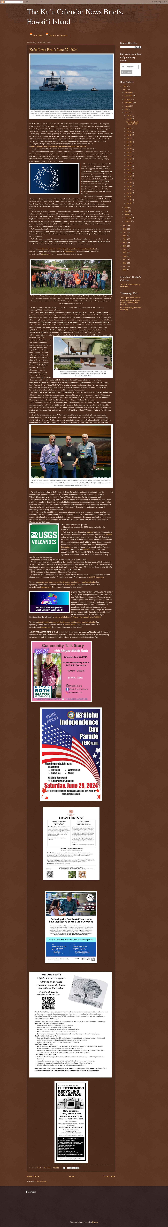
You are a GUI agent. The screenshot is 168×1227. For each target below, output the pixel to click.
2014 (125, 256)
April (126, 211)
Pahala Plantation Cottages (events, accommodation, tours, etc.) (130, 303)
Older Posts (109, 1176)
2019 (125, 239)
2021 (125, 232)
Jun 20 (129, 149)
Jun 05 (129, 193)
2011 (125, 266)
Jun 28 (129, 116)
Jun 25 (129, 132)
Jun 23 (129, 138)
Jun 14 (129, 169)
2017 (125, 246)
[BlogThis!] (71, 1168)
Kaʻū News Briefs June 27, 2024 (53, 49)
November (128, 96)
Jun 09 (129, 183)
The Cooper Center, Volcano (130, 298)
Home (72, 1176)
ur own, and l (55, 249)
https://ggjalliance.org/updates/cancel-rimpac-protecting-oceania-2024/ (58, 146)
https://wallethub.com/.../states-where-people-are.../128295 (78, 617)
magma (90, 532)
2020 (125, 236)
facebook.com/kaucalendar (84, 249)
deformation (65, 547)
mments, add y (43, 249)
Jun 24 (129, 135)
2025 (125, 86)
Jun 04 (129, 196)
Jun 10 (129, 179)
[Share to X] (73, 1168)
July (126, 109)
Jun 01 (129, 203)
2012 (125, 263)
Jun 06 (129, 190)
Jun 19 (129, 152)
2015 (125, 253)
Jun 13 (129, 173)
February (128, 218)
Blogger (95, 1222)
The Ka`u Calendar (57, 35)
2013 (125, 260)
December (128, 92)
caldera (109, 535)
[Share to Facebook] (75, 1168)
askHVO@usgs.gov (96, 577)
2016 (125, 249)
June (127, 113)
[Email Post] (64, 1168)
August (127, 106)
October (128, 99)
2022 (125, 229)
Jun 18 (129, 155)
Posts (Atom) (41, 1181)
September (129, 103)
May (126, 208)
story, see (70, 249)
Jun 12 (129, 176)
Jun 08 (129, 186)
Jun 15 (129, 166)
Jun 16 (129, 162)
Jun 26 (129, 128)
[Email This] (68, 1168)
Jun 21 (129, 145)
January (128, 221)
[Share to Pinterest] (78, 1168)
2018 (125, 243)
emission (86, 549)
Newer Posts (33, 1176)
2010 (125, 270)
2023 (125, 226)
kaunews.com (70, 251)
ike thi (62, 249)
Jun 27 (129, 119)
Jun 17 (129, 159)
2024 (125, 89)
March (127, 214)
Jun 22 (129, 142)
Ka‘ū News (37, 35)
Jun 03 (129, 200)
